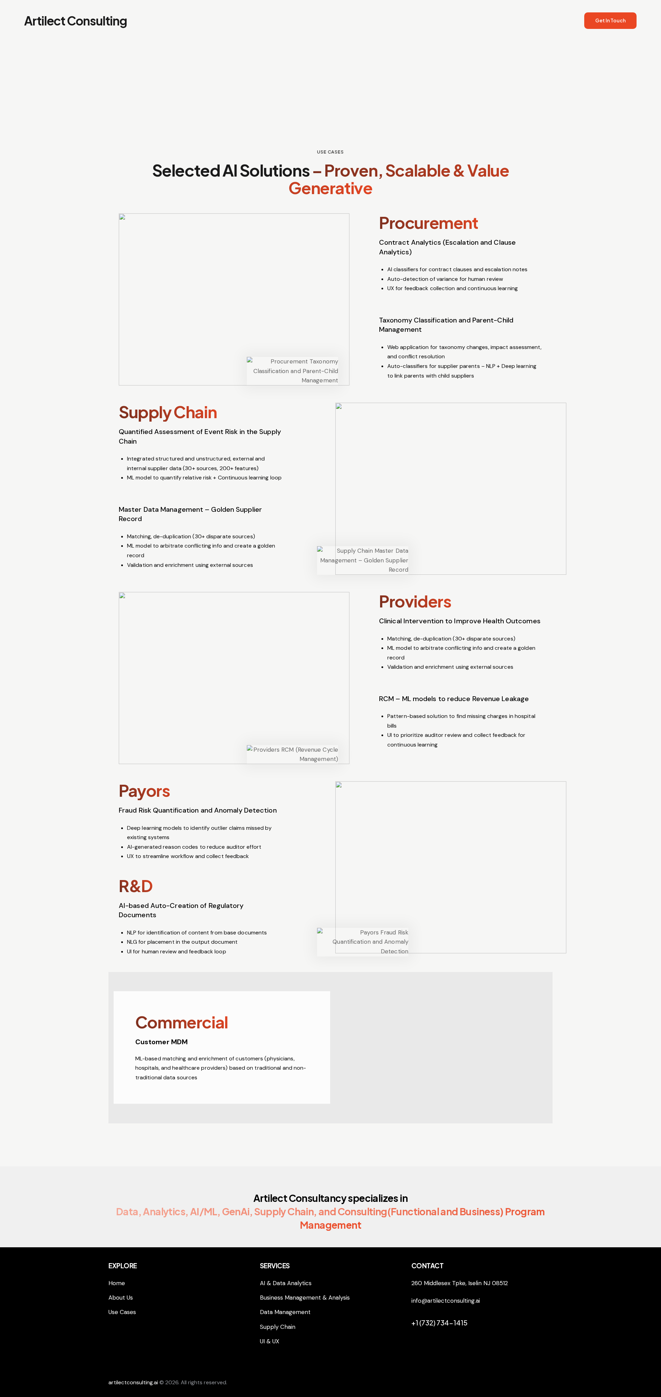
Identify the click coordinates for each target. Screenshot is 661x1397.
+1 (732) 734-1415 (439, 1322)
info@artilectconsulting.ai (445, 1300)
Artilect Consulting (75, 21)
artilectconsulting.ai (133, 1382)
